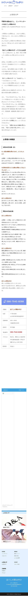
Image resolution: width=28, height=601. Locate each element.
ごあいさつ (4, 555)
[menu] (26, 2)
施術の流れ (16, 555)
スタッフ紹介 (17, 564)
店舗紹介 (3, 570)
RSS (14, 589)
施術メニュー (17, 553)
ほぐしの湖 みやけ (14, 580)
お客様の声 (10, 5)
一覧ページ (21, 390)
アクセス (3, 572)
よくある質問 (17, 557)
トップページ (4, 553)
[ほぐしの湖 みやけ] (12, 2)
